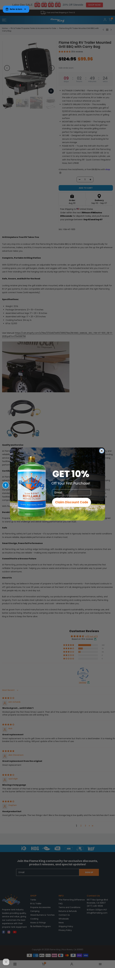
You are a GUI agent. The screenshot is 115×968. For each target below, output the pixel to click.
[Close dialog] (101, 451)
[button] (5, 485)
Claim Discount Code (71, 502)
